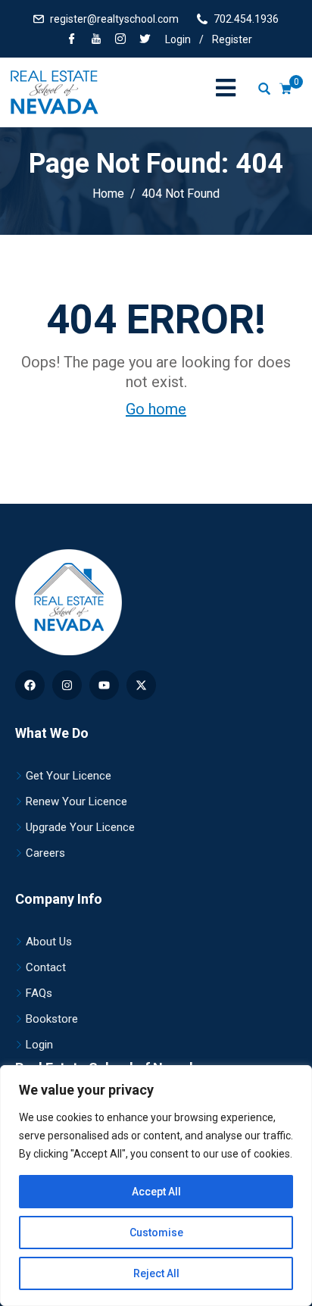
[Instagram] (67, 685)
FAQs (39, 993)
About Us (49, 941)
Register (232, 39)
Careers (45, 853)
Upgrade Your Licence (80, 827)
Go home (156, 409)
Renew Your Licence (76, 801)
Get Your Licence (68, 776)
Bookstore (52, 1019)
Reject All (156, 1273)
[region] (156, 1185)
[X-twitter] (141, 685)
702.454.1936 (246, 19)
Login (178, 39)
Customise (156, 1232)
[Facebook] (72, 40)
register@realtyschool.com (114, 19)
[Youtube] (104, 685)
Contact (46, 967)
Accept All (156, 1192)
